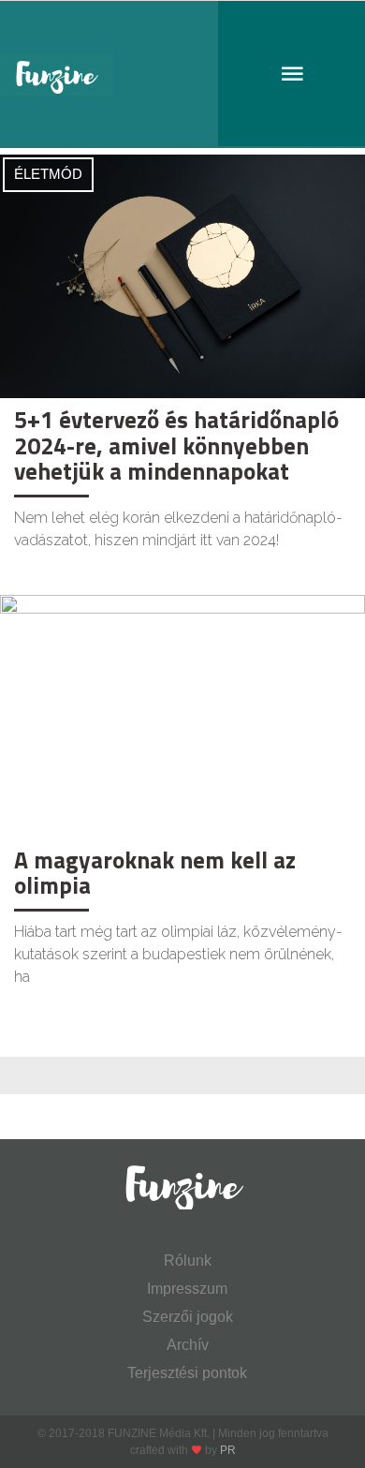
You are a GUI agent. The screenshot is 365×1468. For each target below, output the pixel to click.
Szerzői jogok (187, 1317)
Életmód (48, 174)
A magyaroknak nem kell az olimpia (155, 873)
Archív (188, 1345)
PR (228, 1450)
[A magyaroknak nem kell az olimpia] (182, 715)
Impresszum (187, 1289)
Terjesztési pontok (187, 1373)
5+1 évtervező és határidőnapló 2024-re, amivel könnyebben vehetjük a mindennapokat (176, 445)
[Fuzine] (182, 74)
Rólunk (188, 1260)
